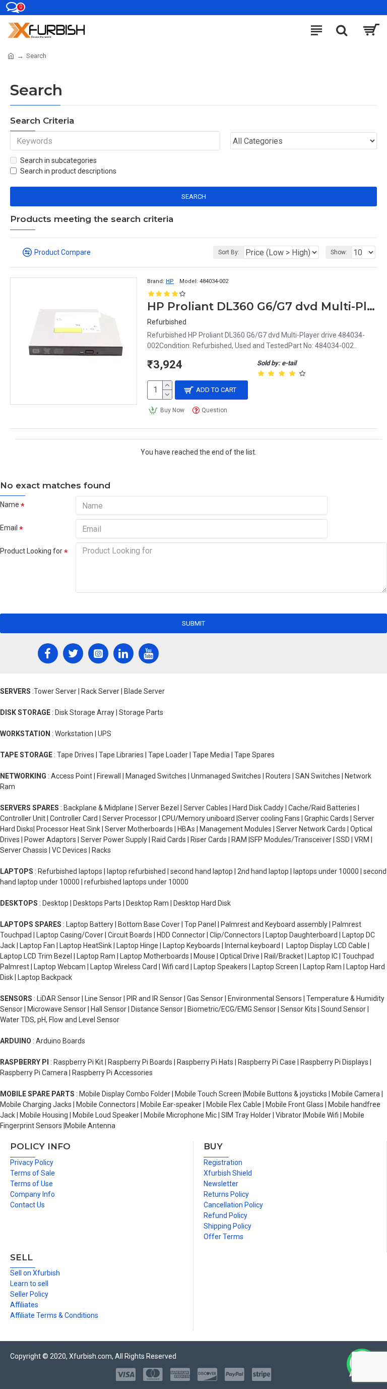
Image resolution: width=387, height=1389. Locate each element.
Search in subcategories (58, 160)
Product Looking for (31, 551)
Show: (339, 252)
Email (9, 528)
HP (170, 281)
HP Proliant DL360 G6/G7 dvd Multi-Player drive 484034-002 (262, 306)
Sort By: (228, 252)
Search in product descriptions (68, 171)
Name (9, 505)
